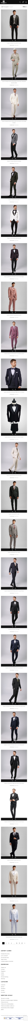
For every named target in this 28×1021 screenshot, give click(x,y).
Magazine (3, 971)
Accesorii (3, 992)
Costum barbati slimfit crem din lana (14, 475)
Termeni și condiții (5, 998)
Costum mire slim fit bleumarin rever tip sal (14, 667)
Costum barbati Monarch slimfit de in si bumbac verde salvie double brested (14, 82)
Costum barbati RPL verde (14, 513)
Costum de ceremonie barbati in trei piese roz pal (14, 353)
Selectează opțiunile (12, 40)
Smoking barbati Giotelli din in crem (14, 898)
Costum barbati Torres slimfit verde (14, 42)
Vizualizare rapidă (15, 40)
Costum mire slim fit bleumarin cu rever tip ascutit (14, 744)
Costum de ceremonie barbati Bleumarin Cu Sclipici (14, 392)
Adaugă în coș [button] (12, 79)
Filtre (24, 6)
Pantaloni (3, 988)
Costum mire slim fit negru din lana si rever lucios (14, 783)
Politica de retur (4, 1002)
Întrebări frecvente (5, 953)
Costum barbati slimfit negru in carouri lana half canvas (14, 706)
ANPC (2, 1009)
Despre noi (3, 967)
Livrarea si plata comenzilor (7, 961)
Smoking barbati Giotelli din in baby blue (14, 937)
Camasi (2, 990)
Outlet (2, 973)
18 (16, 943)
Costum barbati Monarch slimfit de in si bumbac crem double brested (14, 122)
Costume (3, 984)
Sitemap (3, 978)
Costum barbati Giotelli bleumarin (14, 860)
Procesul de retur (5, 957)
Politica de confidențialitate (7, 1004)
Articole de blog (4, 976)
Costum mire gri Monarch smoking (14, 161)
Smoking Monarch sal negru (14, 629)
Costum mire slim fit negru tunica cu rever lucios (14, 821)
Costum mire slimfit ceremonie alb (14, 238)
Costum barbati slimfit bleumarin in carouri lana (14, 590)
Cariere (2, 975)
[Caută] (20, 2)
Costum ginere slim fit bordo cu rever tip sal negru (14, 276)
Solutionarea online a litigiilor (7, 1007)
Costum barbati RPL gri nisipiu (14, 552)
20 (22, 943)
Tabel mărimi (4, 959)
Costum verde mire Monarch (14, 199)
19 (19, 943)
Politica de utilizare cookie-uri (7, 1005)
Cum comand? (4, 955)
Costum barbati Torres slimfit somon (14, 315)
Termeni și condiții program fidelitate (9, 1000)
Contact (3, 969)
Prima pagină (5, 6)
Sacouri (2, 986)
